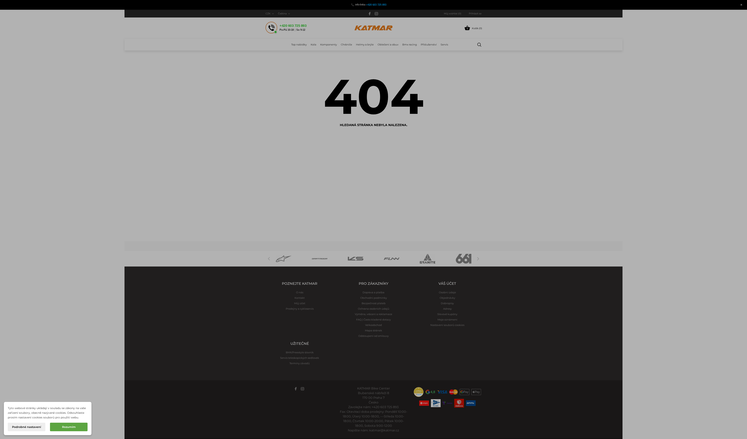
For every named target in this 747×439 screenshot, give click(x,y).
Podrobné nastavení (26, 427)
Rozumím (69, 427)
